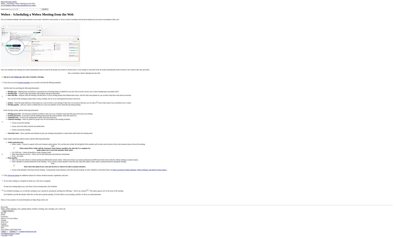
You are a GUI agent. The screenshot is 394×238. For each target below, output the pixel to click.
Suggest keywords (7, 211)
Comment (22, 231)
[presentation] (97, 102)
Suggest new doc (31, 231)
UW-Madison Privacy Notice (10, 233)
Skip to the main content (9, 2)
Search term (5, 9)
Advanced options (13, 175)
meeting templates (24, 82)
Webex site (18, 77)
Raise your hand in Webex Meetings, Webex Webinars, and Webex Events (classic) (140, 170)
